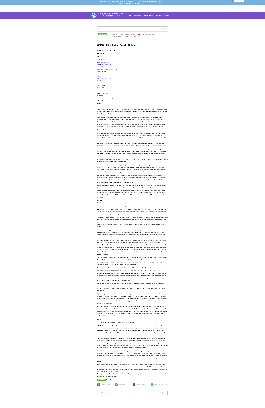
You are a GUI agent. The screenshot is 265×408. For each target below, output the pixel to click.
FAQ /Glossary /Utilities (162, 15)
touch (145, 3)
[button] (105, 384)
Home (130, 15)
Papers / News (137, 15)
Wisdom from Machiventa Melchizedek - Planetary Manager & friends (111, 14)
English (236, 1)
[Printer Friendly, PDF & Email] (102, 34)
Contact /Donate (148, 15)
